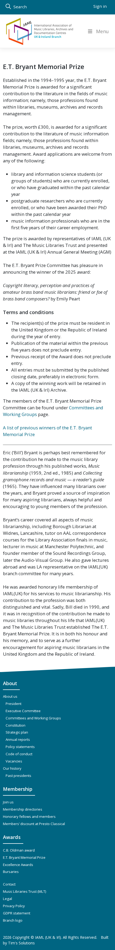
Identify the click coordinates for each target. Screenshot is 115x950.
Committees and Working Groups (33, 718)
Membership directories (22, 809)
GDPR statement (16, 913)
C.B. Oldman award (19, 850)
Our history (12, 768)
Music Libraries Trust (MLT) (24, 891)
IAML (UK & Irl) (48, 937)
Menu (102, 31)
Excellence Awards (18, 864)
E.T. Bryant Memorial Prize (24, 857)
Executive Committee (23, 710)
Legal (7, 898)
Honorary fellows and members (29, 816)
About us (10, 696)
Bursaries (11, 871)
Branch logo (12, 920)
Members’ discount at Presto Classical (34, 823)
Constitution (15, 725)
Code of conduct (19, 753)
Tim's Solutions (21, 942)
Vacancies (14, 761)
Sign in (100, 6)
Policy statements (20, 746)
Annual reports (18, 739)
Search (19, 6)
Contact (9, 884)
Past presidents (18, 775)
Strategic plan (17, 732)
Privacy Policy (14, 905)
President (13, 703)
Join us (8, 802)
